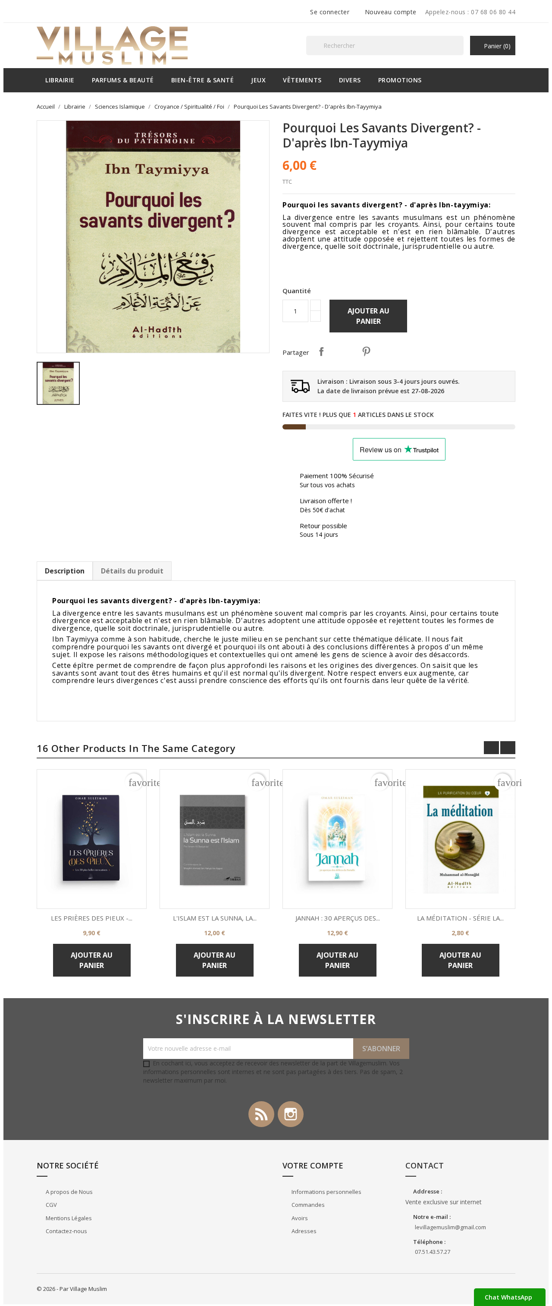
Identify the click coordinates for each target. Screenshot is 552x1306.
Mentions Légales (68, 1218)
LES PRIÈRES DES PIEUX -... (91, 918)
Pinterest (366, 351)
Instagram (291, 1114)
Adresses (303, 1231)
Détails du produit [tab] (132, 571)
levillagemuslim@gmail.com (450, 1227)
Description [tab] (65, 571)
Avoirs (299, 1218)
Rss (261, 1114)
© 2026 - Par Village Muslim (72, 1289)
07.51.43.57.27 (432, 1252)
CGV (50, 1205)
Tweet (343, 351)
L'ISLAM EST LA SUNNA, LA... (215, 918)
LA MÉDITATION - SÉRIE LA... (460, 918)
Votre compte (312, 1165)
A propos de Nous (68, 1192)
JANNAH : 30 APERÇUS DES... (337, 918)
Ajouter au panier (368, 316)
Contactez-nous (65, 1231)
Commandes (307, 1205)
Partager (321, 351)
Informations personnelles (325, 1192)
